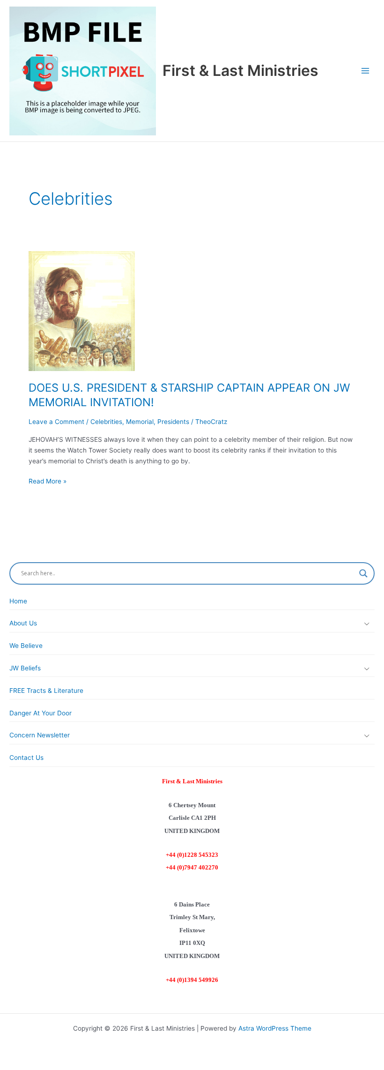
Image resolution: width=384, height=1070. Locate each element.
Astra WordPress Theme (274, 1028)
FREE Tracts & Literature (46, 690)
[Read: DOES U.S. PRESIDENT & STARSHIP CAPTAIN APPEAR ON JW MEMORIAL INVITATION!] (82, 310)
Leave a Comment (56, 421)
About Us (23, 623)
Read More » (47, 482)
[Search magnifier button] (363, 573)
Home (18, 601)
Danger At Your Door (40, 713)
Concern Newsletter (39, 735)
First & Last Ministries (240, 70)
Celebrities (106, 421)
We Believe (26, 645)
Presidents (173, 421)
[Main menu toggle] (365, 71)
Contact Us (26, 757)
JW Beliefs (25, 668)
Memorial (140, 421)
